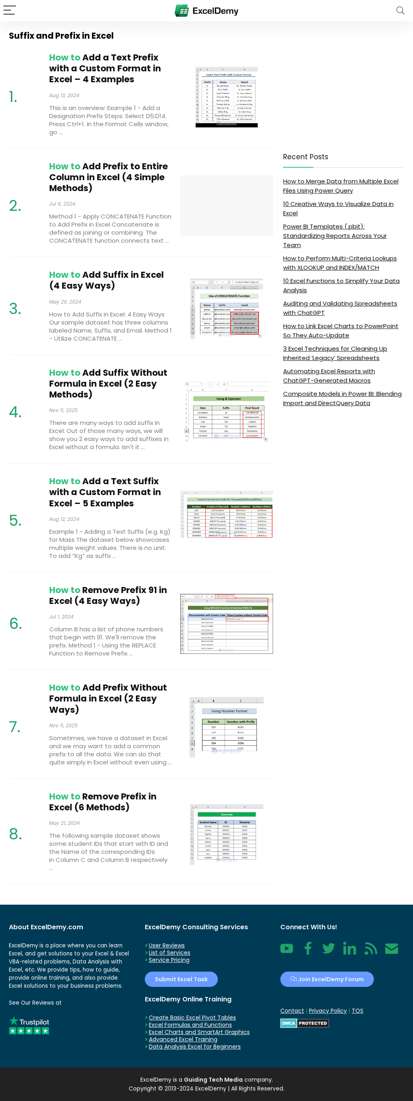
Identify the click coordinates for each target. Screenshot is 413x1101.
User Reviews (167, 945)
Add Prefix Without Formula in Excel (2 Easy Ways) (108, 698)
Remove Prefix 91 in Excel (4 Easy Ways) (108, 595)
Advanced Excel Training (183, 1039)
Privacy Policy (328, 1011)
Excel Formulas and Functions (190, 1025)
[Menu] (9, 10)
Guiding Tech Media (213, 1080)
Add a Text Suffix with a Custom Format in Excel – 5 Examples (105, 492)
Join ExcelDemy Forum (330, 979)
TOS (357, 1011)
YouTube (286, 953)
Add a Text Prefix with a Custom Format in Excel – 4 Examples (105, 68)
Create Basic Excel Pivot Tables (192, 1018)
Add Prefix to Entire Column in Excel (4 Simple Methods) (108, 177)
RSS (369, 953)
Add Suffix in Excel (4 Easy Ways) (106, 280)
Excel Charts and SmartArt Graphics (199, 1032)
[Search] (400, 10)
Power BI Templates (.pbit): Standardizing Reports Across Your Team (335, 235)
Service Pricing (169, 960)
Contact (391, 953)
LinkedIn (349, 953)
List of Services (169, 953)
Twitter (328, 953)
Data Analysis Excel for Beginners (195, 1047)
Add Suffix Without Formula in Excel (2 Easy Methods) (108, 383)
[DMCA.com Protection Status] (304, 1022)
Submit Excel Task (181, 979)
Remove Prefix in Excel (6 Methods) (102, 802)
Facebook (307, 953)
